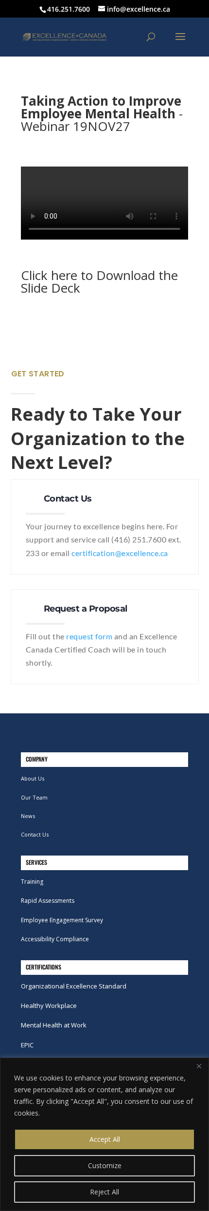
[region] (104, 1134)
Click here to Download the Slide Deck (99, 281)
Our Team (34, 797)
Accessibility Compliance (55, 939)
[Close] (199, 1066)
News (28, 816)
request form (89, 636)
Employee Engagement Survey (62, 920)
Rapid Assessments (47, 900)
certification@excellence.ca (119, 553)
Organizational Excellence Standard (73, 986)
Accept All (104, 1139)
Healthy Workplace (49, 1005)
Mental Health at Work (54, 1025)
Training (32, 881)
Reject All (104, 1191)
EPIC (27, 1045)
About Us (32, 778)
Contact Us (35, 834)
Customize (105, 1165)
